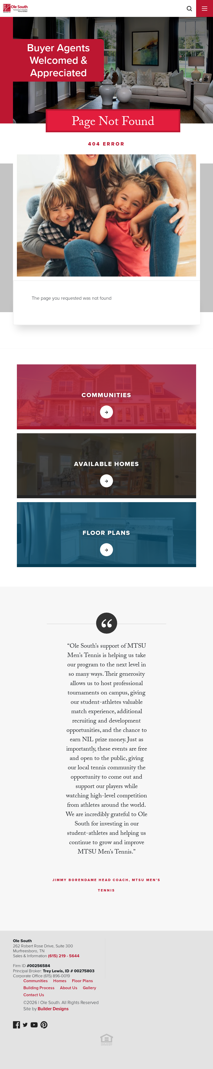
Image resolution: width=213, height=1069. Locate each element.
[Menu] (204, 8)
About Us (68, 988)
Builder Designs (53, 1009)
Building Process (39, 988)
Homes (59, 980)
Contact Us (33, 995)
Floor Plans (82, 980)
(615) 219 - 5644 (63, 956)
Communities (35, 980)
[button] (189, 15)
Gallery (89, 988)
